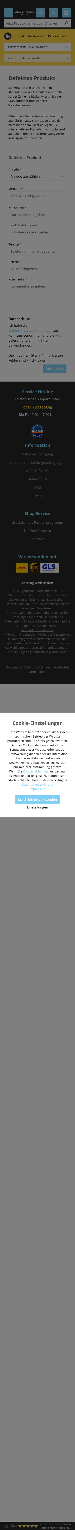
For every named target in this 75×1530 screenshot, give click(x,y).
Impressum (37, 789)
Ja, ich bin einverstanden (37, 799)
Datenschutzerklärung (37, 784)
